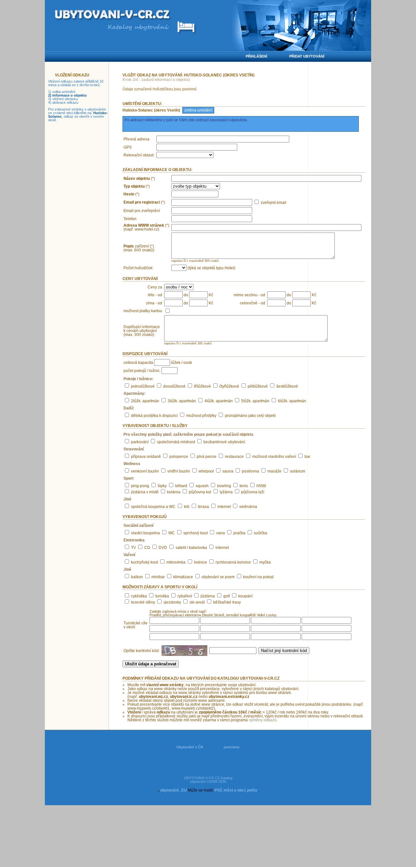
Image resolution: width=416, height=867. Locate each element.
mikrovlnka (176, 562)
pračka (239, 533)
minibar (158, 577)
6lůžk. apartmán (292, 401)
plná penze (206, 456)
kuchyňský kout (144, 562)
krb (186, 506)
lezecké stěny (143, 602)
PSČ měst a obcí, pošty (235, 790)
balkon (137, 577)
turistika (162, 596)
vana (220, 533)
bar (307, 456)
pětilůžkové (258, 386)
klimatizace (183, 577)
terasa (203, 506)
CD (147, 547)
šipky (162, 486)
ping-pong (140, 486)
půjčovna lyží (252, 492)
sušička (260, 533)
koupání (245, 596)
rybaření (184, 596)
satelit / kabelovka (191, 547)
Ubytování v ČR (189, 747)
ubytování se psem (218, 577)
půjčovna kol (200, 492)
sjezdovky (172, 602)
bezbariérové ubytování (224, 442)
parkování (140, 442)
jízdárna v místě (145, 492)
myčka (265, 562)
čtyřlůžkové (229, 386)
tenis (244, 486)
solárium (297, 471)
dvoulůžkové (174, 386)
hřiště (261, 486)
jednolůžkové (143, 386)
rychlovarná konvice (233, 562)
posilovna (250, 471)
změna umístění (198, 110)
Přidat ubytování (306, 56)
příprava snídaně (146, 456)
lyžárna (226, 492)
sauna (227, 471)
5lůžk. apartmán (255, 401)
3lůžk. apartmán (182, 401)
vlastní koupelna (145, 533)
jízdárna (208, 596)
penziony (232, 747)
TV (133, 547)
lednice (200, 562)
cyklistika (139, 596)
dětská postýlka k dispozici (154, 415)
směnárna (248, 506)
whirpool (206, 471)
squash (202, 486)
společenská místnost (176, 442)
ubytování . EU (173, 790)
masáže (274, 471)
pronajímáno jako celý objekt (250, 415)
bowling (224, 486)
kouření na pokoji (258, 577)
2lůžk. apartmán (145, 401)
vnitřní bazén (178, 471)
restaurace (234, 456)
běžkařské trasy (227, 602)
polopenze (178, 456)
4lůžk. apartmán (218, 401)
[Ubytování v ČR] (113, 15)
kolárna (173, 492)
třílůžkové (202, 386)
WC (171, 533)
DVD (163, 547)
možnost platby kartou (143, 311)
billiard (181, 486)
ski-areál (197, 602)
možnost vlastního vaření (274, 456)
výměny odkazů (263, 720)
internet (224, 506)
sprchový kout (195, 533)
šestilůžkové (287, 386)
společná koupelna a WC (153, 506)
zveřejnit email (273, 202)
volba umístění (63, 92)
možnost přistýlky (201, 415)
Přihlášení (256, 56)
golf (226, 596)
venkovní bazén (145, 471)
